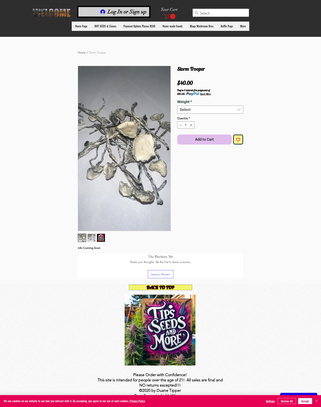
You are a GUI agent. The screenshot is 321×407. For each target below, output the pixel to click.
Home (81, 52)
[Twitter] (160, 294)
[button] (170, 16)
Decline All (287, 401)
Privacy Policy (137, 401)
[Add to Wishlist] (238, 139)
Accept (305, 401)
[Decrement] (180, 125)
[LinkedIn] (166, 294)
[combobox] (210, 110)
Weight (184, 102)
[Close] (316, 401)
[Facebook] (154, 294)
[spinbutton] (186, 125)
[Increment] (191, 125)
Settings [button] (270, 401)
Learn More (205, 94)
